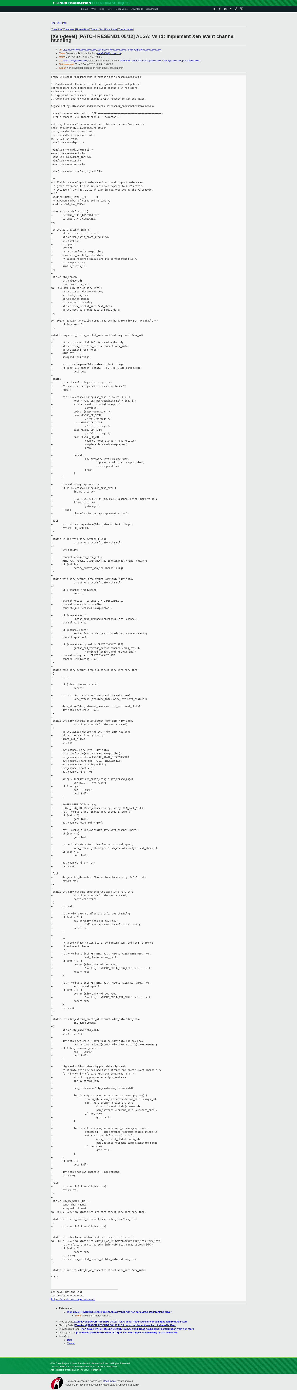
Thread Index (125, 29)
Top (54, 23)
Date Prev (57, 29)
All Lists (61, 23)
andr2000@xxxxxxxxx (109, 53)
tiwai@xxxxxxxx (172, 60)
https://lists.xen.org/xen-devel (73, 1299)
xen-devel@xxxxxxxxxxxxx (111, 49)
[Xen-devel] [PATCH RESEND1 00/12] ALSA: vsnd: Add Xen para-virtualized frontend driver (119, 1312)
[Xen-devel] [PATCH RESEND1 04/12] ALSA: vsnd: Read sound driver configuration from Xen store (130, 1321)
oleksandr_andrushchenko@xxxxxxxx (140, 60)
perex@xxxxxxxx (191, 60)
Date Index (111, 29)
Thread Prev (82, 29)
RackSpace (109, 1381)
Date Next (69, 29)
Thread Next (97, 29)
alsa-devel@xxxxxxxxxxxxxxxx (79, 49)
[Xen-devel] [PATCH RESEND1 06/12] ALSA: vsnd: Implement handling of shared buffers (125, 1325)
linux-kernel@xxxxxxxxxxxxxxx (144, 49)
